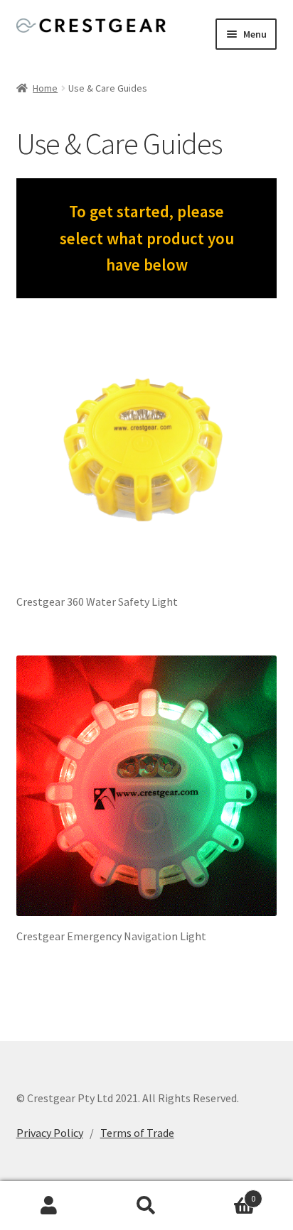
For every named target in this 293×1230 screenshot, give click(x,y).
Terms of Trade (137, 1133)
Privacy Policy (49, 1133)
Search (146, 1206)
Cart (226, 1193)
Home (45, 88)
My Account (48, 1206)
